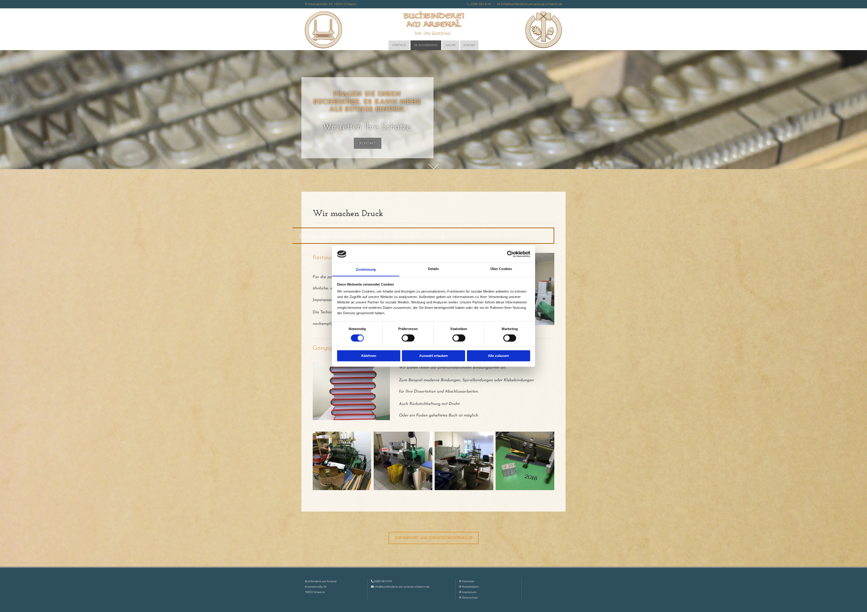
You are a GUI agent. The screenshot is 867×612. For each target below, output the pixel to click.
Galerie (450, 45)
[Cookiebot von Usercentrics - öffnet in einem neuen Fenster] (510, 254)
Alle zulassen (498, 356)
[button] (367, 143)
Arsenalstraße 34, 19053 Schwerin (332, 4)
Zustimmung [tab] (366, 270)
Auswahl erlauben (433, 356)
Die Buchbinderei (426, 45)
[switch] (408, 338)
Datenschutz (470, 597)
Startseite (399, 45)
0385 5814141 (481, 4)
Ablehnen (368, 356)
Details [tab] (433, 269)
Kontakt (469, 45)
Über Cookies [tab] (501, 269)
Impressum (469, 592)
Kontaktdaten (470, 587)
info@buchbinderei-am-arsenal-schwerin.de (531, 4)
